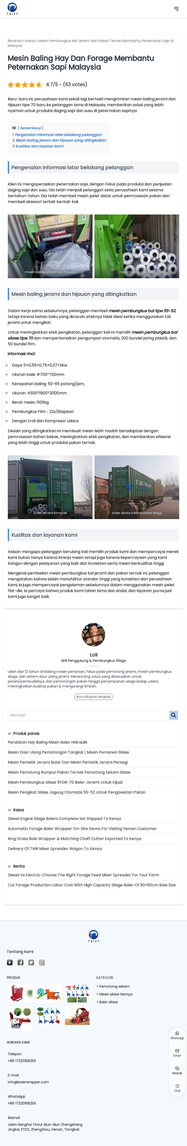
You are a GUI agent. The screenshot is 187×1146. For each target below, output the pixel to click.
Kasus (30, 40)
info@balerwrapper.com (28, 1082)
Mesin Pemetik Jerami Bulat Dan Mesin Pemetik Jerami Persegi (68, 762)
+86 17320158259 (22, 1060)
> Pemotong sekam (113, 986)
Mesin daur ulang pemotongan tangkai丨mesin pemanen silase (68, 752)
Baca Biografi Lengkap (93, 697)
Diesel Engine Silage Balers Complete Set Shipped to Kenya (64, 818)
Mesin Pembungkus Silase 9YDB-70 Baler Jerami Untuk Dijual (65, 782)
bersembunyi (30, 128)
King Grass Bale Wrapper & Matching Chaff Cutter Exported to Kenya (74, 838)
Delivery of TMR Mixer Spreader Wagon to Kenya (55, 848)
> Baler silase (107, 1002)
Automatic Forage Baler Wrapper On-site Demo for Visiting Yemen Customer (82, 828)
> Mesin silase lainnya (114, 994)
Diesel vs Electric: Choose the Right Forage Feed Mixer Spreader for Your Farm (83, 875)
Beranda (15, 40)
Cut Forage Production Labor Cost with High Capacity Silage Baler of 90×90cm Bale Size (92, 885)
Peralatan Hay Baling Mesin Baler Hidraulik (47, 742)
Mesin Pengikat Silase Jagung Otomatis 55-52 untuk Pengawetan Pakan (76, 792)
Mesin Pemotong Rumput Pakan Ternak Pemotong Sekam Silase (69, 772)
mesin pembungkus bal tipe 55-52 (142, 311)
